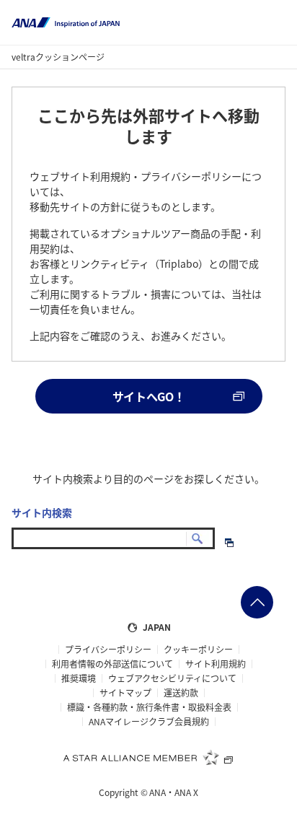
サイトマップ (125, 692)
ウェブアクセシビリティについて (172, 678)
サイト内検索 (42, 512)
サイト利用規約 (215, 664)
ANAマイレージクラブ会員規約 (149, 721)
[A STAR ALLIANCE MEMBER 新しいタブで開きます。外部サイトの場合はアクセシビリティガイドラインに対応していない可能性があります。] (148, 757)
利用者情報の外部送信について (112, 664)
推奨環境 (78, 678)
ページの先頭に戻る (257, 602)
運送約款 (181, 692)
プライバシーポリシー (108, 649)
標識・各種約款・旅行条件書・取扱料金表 (149, 707)
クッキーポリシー (198, 649)
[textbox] (113, 538)
